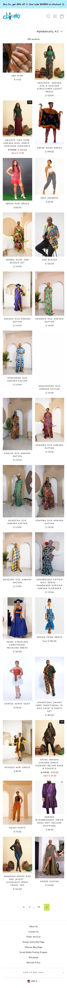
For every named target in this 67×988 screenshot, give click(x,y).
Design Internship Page (33, 941)
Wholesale (34, 957)
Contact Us (33, 931)
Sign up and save (33, 972)
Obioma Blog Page (33, 947)
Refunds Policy (33, 962)
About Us (33, 926)
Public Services (34, 936)
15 (38, 907)
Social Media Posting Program (33, 952)
